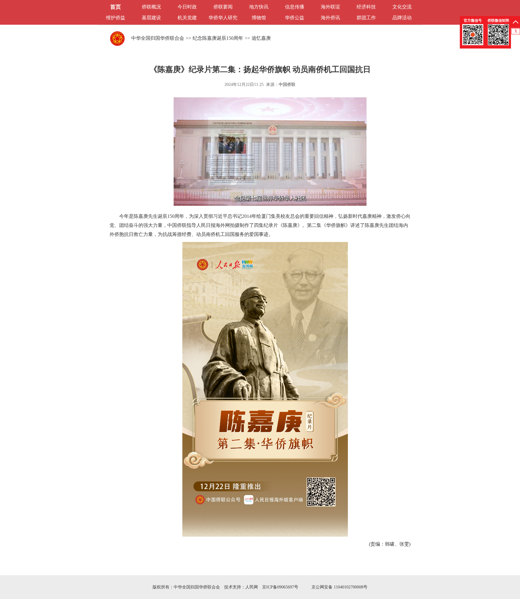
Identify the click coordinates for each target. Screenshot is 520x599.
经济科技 (366, 6)
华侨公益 (294, 17)
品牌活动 (402, 17)
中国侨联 (287, 84)
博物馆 (259, 17)
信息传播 (294, 6)
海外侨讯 (330, 17)
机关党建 (187, 17)
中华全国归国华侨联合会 (157, 38)
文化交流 (402, 6)
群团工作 (366, 17)
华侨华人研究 (223, 17)
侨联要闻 (223, 6)
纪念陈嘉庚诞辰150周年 (218, 38)
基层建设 (151, 17)
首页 (115, 7)
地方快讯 (258, 6)
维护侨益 (115, 17)
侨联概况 (151, 6)
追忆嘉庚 (261, 38)
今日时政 (187, 6)
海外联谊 (330, 6)
